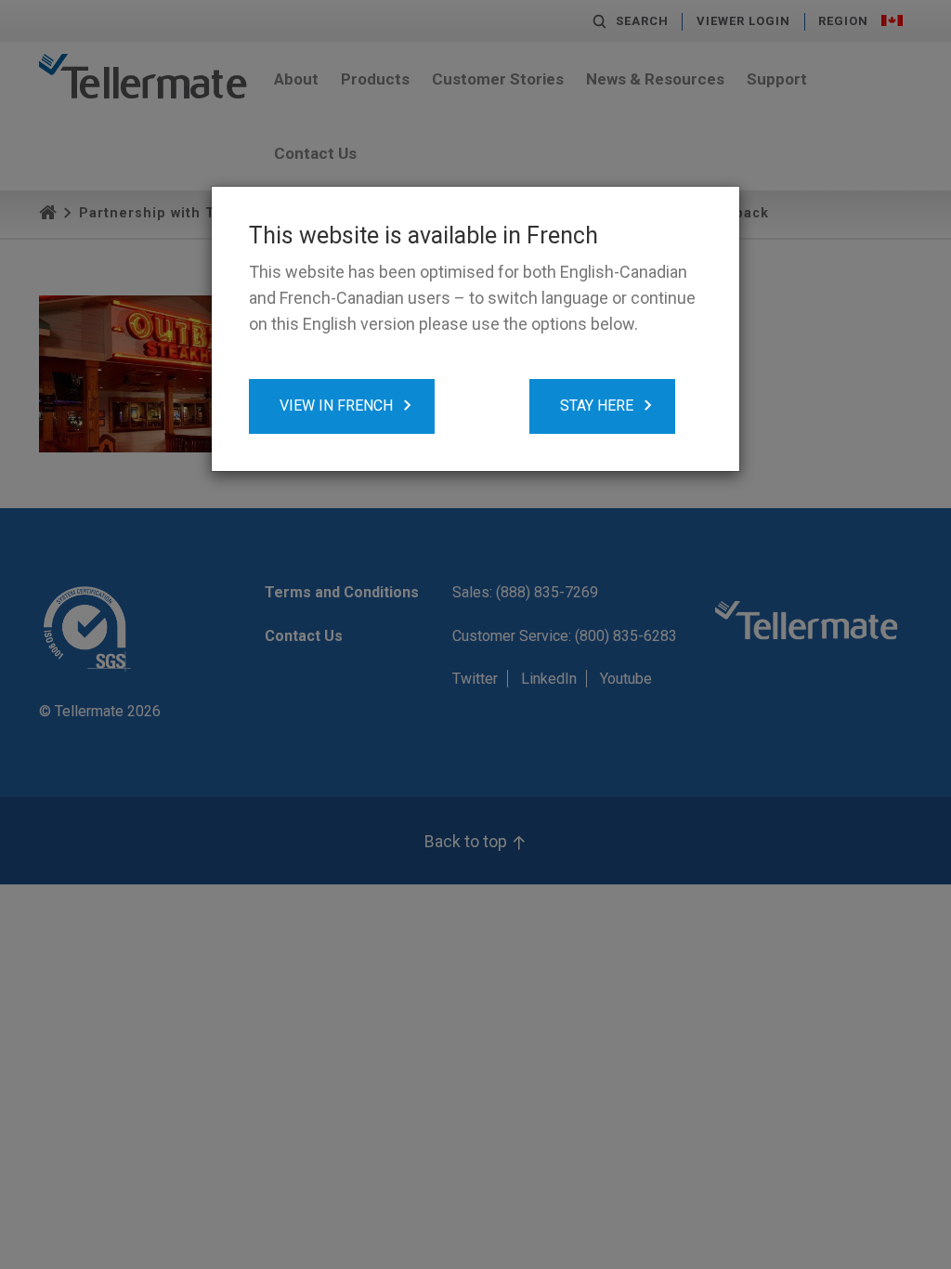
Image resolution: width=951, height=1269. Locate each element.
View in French (336, 405)
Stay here (596, 405)
